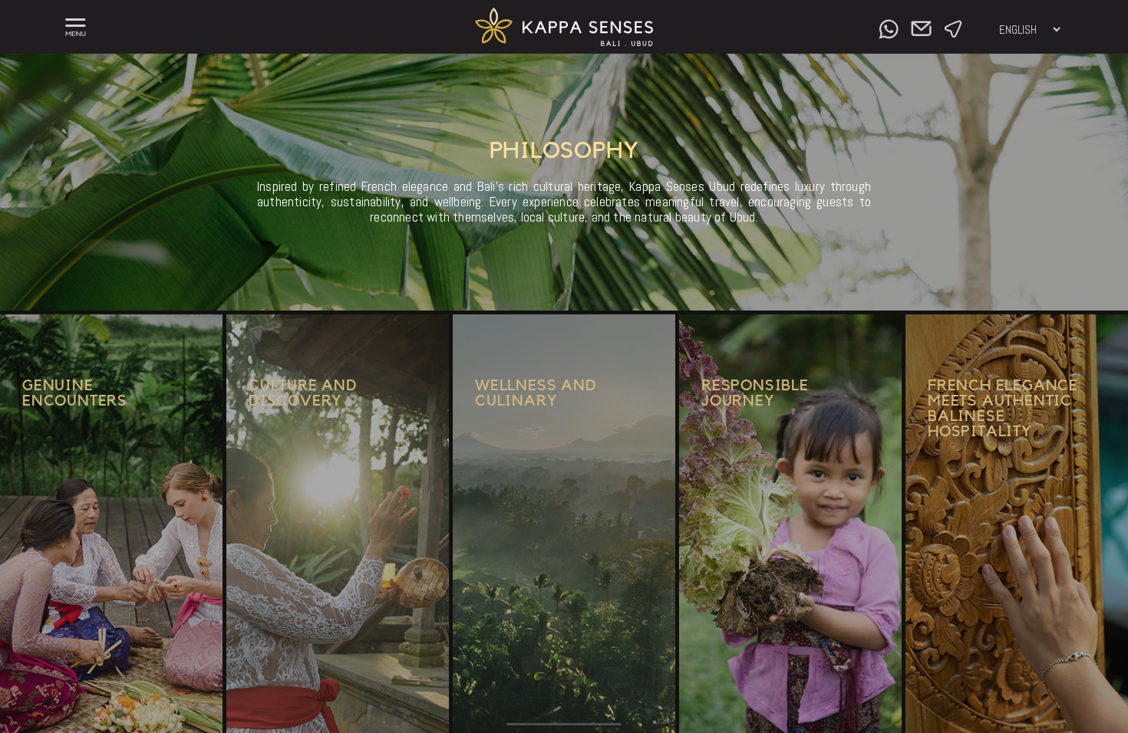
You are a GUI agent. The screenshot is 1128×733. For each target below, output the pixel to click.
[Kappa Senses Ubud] (564, 42)
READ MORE (58, 622)
